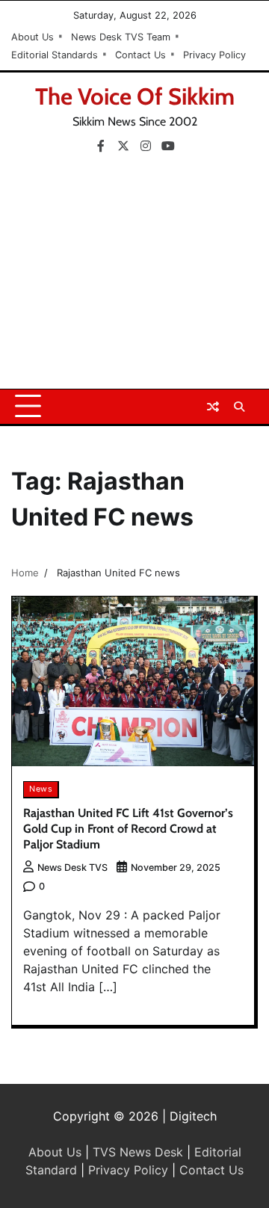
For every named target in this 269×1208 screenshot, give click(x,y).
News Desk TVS (72, 867)
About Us (32, 37)
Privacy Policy (214, 55)
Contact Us (140, 55)
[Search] (239, 406)
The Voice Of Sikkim (135, 96)
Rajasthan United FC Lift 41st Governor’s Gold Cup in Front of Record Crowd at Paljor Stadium (128, 828)
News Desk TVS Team (120, 37)
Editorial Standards (54, 55)
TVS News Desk (138, 1151)
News (40, 789)
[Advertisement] (134, 276)
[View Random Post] (213, 406)
